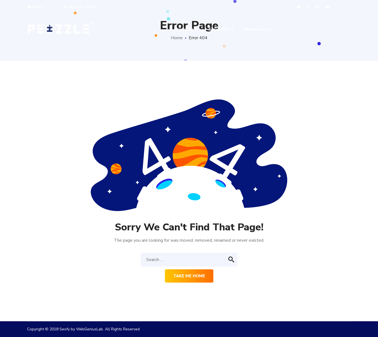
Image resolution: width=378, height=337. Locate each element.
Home (37, 7)
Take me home (189, 276)
